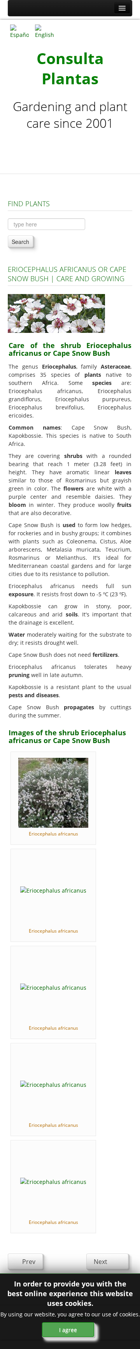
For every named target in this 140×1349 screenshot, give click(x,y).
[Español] (19, 31)
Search (20, 241)
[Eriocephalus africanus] (53, 792)
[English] (44, 31)
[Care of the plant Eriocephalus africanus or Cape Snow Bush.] (56, 313)
